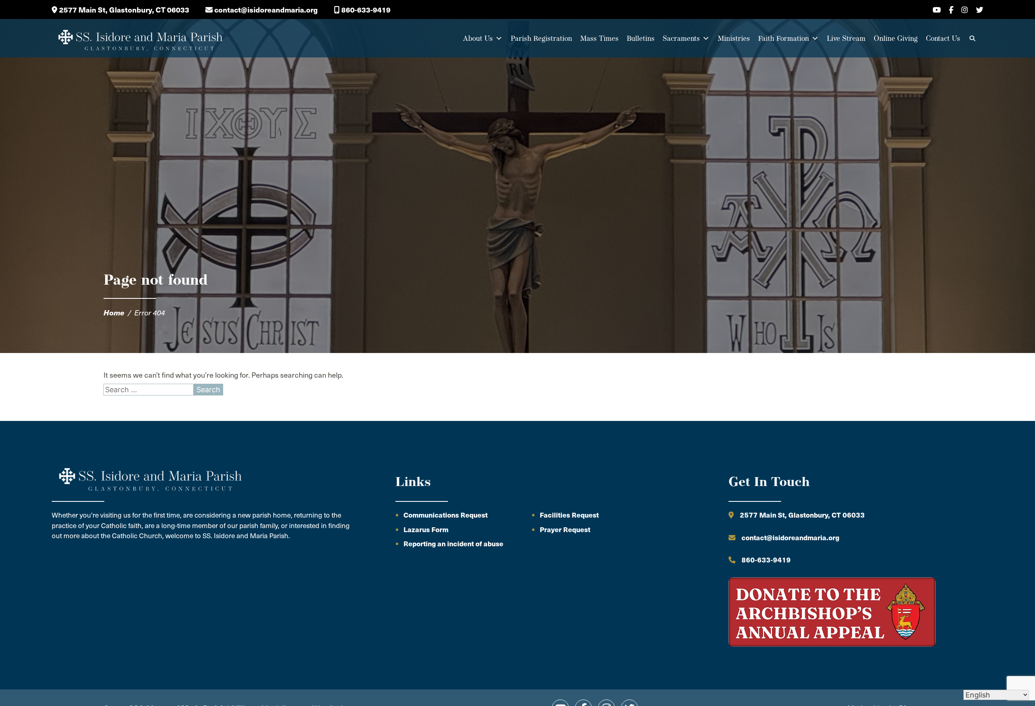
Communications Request (445, 515)
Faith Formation (783, 38)
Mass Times (599, 38)
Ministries (734, 38)
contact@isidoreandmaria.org (265, 9)
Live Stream (846, 38)
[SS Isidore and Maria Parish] (140, 38)
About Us (478, 38)
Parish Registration (541, 38)
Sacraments (681, 38)
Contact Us (943, 38)
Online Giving (896, 38)
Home (114, 312)
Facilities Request (569, 515)
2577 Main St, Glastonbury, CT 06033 (123, 9)
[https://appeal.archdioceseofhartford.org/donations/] (832, 613)
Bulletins (641, 38)
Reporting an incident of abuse (453, 543)
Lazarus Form (425, 529)
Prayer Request (565, 529)
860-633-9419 (365, 9)
